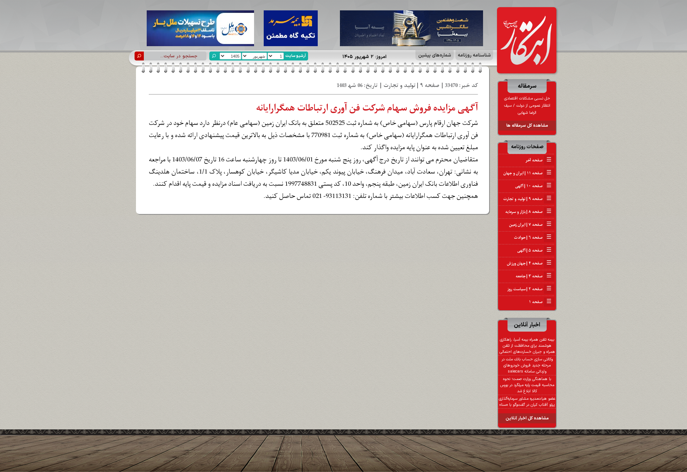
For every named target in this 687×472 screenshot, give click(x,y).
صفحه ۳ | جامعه (533, 276)
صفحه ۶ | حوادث (532, 237)
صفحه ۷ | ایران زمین (530, 224)
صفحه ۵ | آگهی (534, 250)
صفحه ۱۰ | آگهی (533, 186)
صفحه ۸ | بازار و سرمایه (528, 211)
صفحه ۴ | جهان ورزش (529, 263)
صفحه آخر (538, 160)
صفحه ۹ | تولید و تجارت (527, 199)
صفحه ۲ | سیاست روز (529, 289)
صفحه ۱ (540, 302)
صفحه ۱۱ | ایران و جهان (527, 173)
